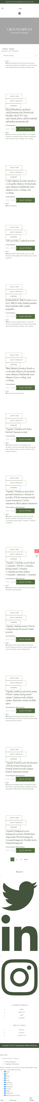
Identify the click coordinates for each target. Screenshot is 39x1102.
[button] (19, 14)
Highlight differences (12, 1064)
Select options (25, 129)
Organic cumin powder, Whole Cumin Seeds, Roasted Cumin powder (20, 629)
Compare (13, 105)
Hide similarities (10, 1062)
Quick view (14, 96)
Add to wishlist (16, 101)
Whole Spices (20, 507)
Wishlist (32, 1100)
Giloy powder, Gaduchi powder (20, 241)
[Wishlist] (31, 1098)
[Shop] (1, 1098)
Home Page (14, 33)
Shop (2, 1100)
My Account (13, 1100)
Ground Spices (10, 125)
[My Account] (11, 1098)
